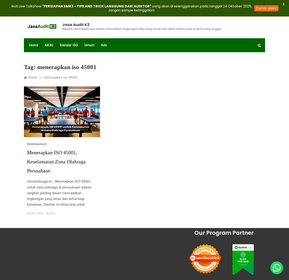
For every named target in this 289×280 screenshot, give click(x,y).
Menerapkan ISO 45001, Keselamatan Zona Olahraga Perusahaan (56, 161)
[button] (276, 267)
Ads (104, 45)
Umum (89, 45)
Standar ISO (69, 45)
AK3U (49, 45)
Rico (52, 213)
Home (33, 45)
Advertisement (36, 144)
